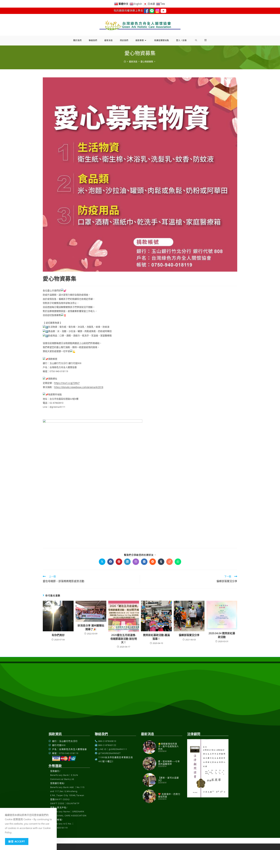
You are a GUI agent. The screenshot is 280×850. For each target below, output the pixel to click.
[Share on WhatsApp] (178, 561)
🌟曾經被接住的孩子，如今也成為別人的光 (168, 746)
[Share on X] (102, 561)
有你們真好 (58, 635)
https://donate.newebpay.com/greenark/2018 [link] (78, 387)
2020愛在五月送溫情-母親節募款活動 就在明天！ (123, 638)
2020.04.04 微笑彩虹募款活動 (222, 635)
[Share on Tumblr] (161, 561)
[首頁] (125, 61)
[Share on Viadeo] (169, 561)
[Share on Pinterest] (119, 561)
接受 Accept (16, 841)
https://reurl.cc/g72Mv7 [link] (67, 382)
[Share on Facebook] (110, 561)
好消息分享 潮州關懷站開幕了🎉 (91, 627)
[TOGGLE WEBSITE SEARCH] (196, 40)
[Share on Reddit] (152, 561)
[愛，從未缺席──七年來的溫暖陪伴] (149, 763)
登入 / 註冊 (181, 40)
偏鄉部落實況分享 (189, 635)
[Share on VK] (144, 561)
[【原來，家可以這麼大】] (149, 780)
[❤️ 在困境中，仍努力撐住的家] (149, 796)
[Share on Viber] (136, 561)
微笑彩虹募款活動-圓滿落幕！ (156, 636)
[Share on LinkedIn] (127, 561)
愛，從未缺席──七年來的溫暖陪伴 (169, 762)
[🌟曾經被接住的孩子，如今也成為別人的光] (149, 747)
